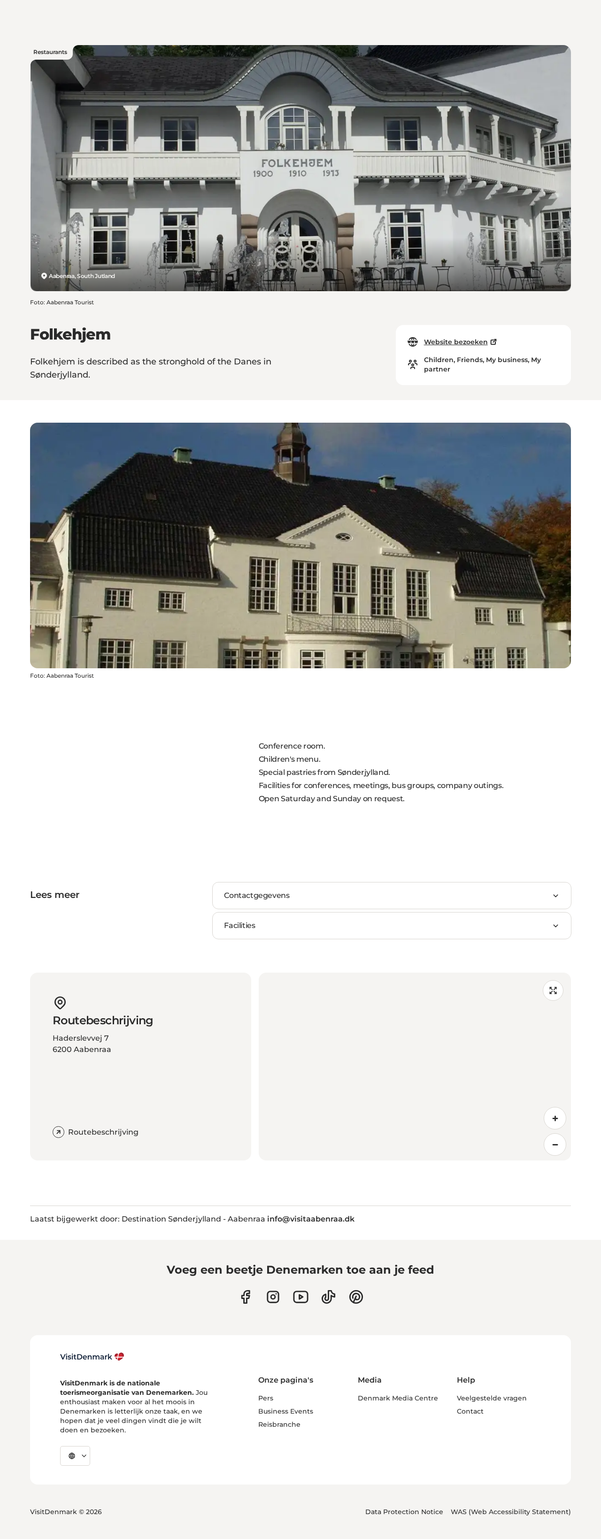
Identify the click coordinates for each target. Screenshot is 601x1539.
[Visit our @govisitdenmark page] (328, 1297)
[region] (415, 1066)
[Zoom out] (555, 1144)
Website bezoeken (456, 342)
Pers (265, 1398)
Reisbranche (279, 1424)
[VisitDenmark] (92, 1356)
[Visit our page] (273, 1297)
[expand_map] (553, 990)
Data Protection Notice (404, 1512)
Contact (470, 1411)
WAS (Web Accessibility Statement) (511, 1512)
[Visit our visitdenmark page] (301, 1297)
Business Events (285, 1411)
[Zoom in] (555, 1118)
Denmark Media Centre (398, 1398)
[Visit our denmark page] (245, 1297)
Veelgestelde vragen (492, 1398)
